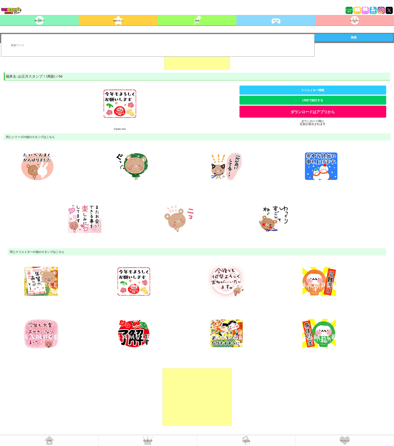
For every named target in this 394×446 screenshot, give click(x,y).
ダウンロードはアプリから (313, 111)
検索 (354, 37)
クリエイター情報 (312, 90)
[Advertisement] (197, 59)
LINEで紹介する (312, 100)
